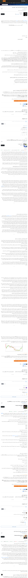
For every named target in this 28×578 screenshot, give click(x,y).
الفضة (26, 543)
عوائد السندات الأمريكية (15, 435)
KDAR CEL (24, 517)
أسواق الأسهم (14, 2)
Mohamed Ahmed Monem (19, 535)
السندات (3, 2)
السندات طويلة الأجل (8, 215)
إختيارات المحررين (22, 2)
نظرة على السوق (18, 2)
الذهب (17, 20)
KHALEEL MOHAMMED (19, 405)
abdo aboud (24, 127)
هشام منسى (13, 114)
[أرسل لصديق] (20, 104)
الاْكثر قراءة (26, 2)
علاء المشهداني (24, 387)
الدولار (7, 557)
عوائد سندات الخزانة (3, 557)
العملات (11, 2)
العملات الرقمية (6, 2)
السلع (9, 2)
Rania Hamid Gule (25, 114)
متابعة (2, 145)
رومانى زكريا (21, 12)
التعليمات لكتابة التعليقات (25, 125)
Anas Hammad (24, 512)
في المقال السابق (25, 20)
